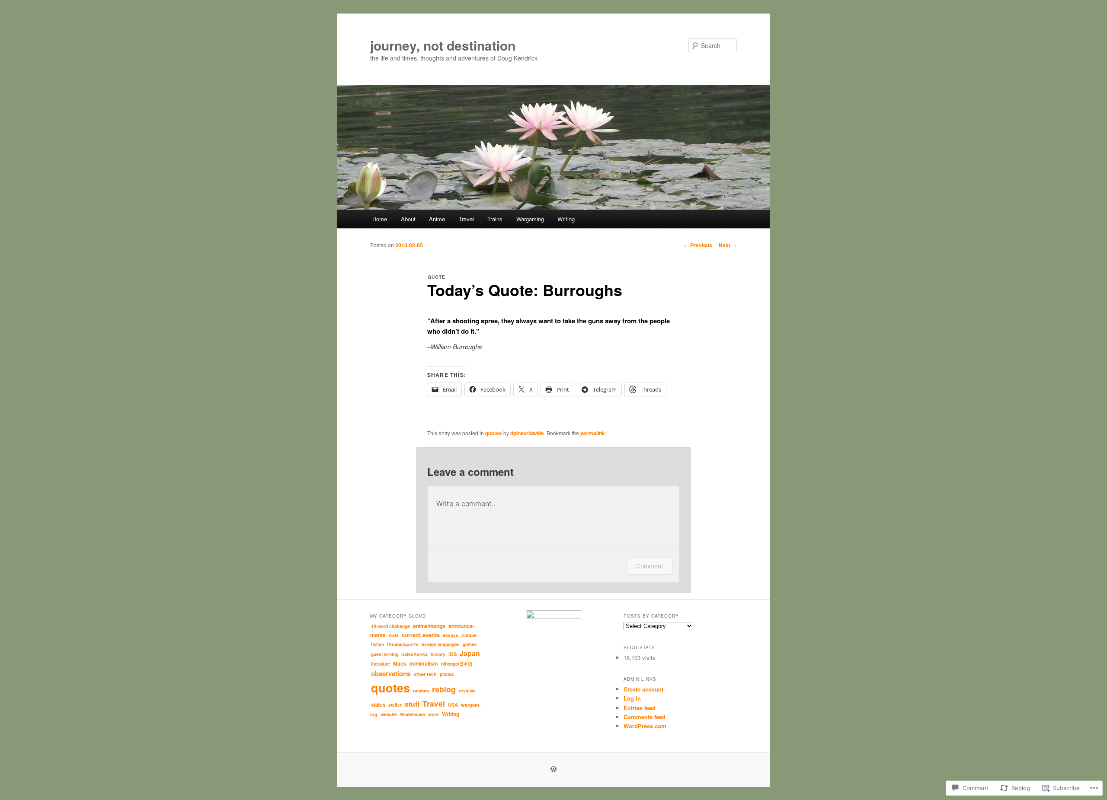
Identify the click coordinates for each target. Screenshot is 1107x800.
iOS (452, 654)
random (421, 690)
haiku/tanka (414, 654)
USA (453, 704)
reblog (444, 689)
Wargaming (530, 219)
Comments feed (644, 717)
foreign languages (441, 644)
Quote (436, 277)
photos (447, 674)
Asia (394, 635)
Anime (437, 219)
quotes (493, 433)
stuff (412, 704)
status (378, 704)
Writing (566, 219)
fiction (377, 644)
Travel (466, 219)
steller (395, 705)
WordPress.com (645, 726)
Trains (494, 219)
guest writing (384, 654)
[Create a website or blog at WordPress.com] (553, 770)
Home (379, 219)
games (470, 644)
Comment (649, 566)
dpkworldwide (527, 433)
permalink (592, 433)
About (408, 219)
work (433, 714)
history (438, 654)
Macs (399, 663)
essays (450, 635)
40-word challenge (390, 626)
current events (421, 635)
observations (390, 673)
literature (380, 663)
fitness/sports (403, 644)
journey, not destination (442, 45)
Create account (643, 689)
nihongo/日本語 (456, 663)
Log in (632, 698)
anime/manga (429, 626)
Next (728, 245)
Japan (470, 653)
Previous (698, 245)
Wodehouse (412, 714)
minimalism (424, 663)
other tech (425, 674)
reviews (467, 690)
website (389, 714)
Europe (469, 635)
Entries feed (640, 708)
